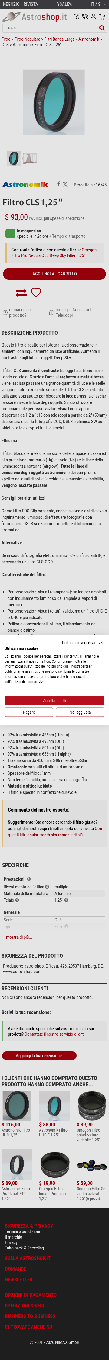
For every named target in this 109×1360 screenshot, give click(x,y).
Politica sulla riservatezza (83, 642)
